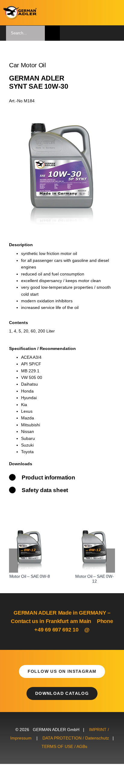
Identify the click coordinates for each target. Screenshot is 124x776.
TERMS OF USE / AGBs (64, 746)
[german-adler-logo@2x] (20, 8)
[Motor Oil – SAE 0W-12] (94, 532)
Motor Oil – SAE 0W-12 (94, 579)
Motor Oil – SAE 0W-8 (29, 576)
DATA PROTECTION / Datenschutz (75, 738)
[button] (13, 561)
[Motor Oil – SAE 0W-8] (29, 532)
